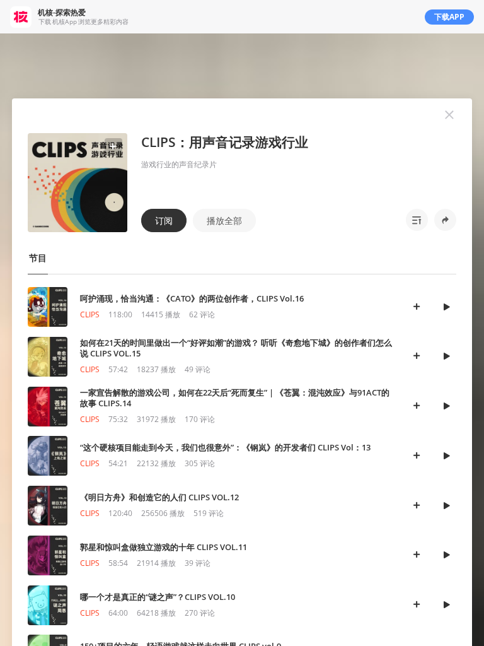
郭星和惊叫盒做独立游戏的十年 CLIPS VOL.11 (163, 547)
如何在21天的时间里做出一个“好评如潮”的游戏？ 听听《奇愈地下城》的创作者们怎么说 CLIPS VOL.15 (236, 348)
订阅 (164, 220)
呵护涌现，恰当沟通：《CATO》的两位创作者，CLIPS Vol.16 (192, 298)
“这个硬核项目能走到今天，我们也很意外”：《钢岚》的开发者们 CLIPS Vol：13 (225, 447)
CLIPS (90, 314)
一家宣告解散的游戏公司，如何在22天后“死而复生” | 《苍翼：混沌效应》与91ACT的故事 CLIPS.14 (234, 398)
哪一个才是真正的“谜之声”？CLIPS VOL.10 (157, 596)
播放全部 (224, 220)
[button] (449, 115)
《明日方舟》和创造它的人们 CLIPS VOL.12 (159, 497)
